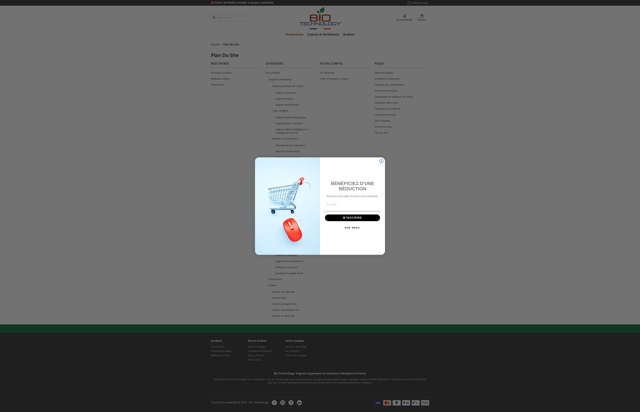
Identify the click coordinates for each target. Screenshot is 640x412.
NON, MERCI (352, 228)
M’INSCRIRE (352, 217)
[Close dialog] (381, 161)
